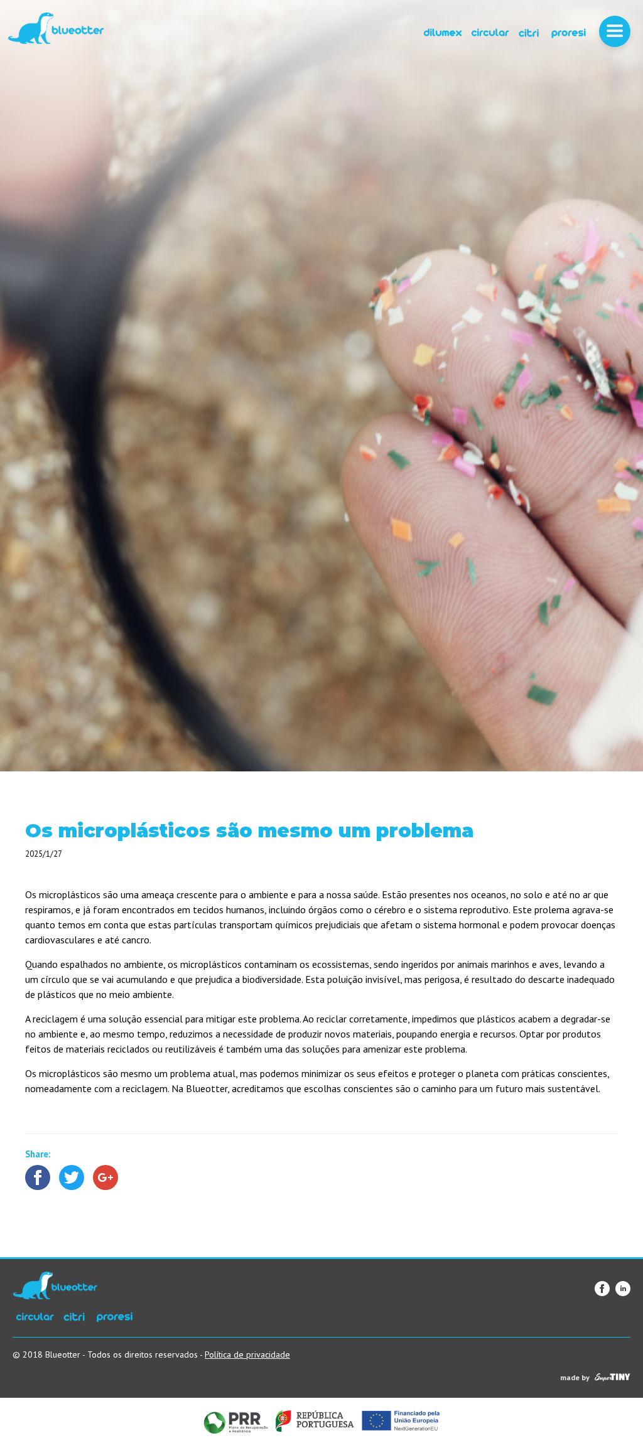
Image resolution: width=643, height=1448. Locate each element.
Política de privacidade (247, 1354)
